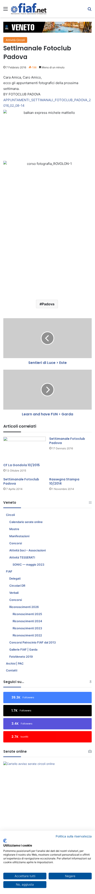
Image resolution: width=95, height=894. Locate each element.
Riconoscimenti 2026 (24, 607)
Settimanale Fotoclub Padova (67, 440)
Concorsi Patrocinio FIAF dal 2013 (32, 642)
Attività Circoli (15, 40)
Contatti (11, 670)
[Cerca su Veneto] (89, 10)
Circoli (10, 515)
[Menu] (5, 10)
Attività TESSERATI (22, 557)
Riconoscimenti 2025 (27, 614)
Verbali (14, 592)
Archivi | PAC (15, 663)
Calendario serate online (26, 522)
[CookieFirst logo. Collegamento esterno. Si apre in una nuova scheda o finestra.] (5, 841)
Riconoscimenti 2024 (27, 621)
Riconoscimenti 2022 (27, 635)
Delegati (15, 578)
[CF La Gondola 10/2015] (24, 449)
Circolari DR (17, 585)
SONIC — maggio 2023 (28, 564)
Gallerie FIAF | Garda (23, 649)
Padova (48, 304)
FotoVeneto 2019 (21, 656)
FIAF (9, 571)
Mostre (14, 529)
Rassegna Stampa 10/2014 (64, 481)
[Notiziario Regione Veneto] (28, 8)
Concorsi (15, 543)
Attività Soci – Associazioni (27, 550)
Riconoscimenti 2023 (27, 628)
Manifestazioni (19, 536)
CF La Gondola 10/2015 (21, 465)
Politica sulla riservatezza (74, 836)
